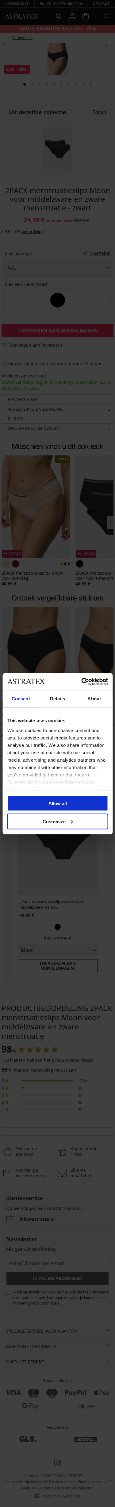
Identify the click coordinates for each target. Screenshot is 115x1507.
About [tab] (94, 698)
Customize (54, 821)
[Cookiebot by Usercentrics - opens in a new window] (82, 682)
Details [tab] (57, 698)
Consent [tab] (21, 698)
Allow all (57, 803)
